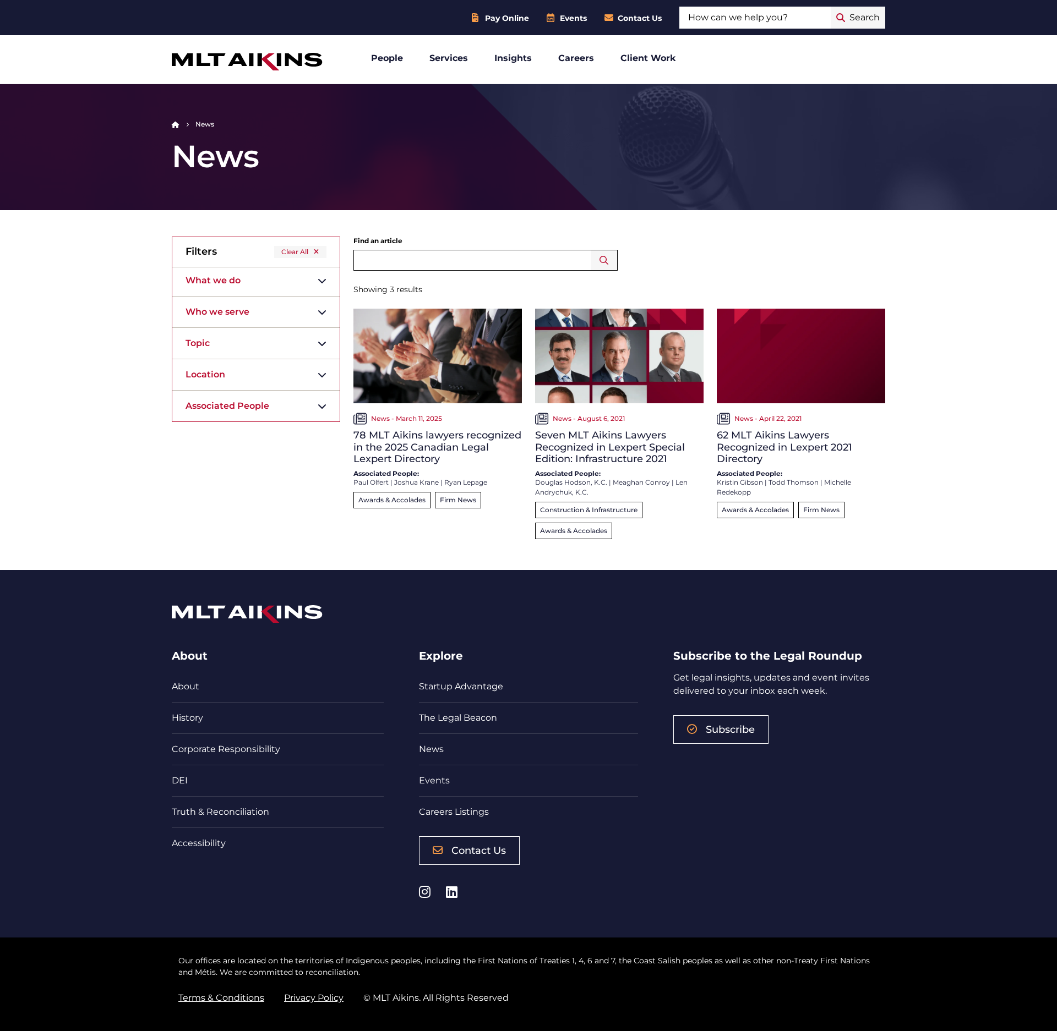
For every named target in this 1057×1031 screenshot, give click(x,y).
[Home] (175, 124)
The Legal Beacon (458, 717)
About (185, 686)
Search (604, 260)
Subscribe (730, 729)
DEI (180, 780)
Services (448, 58)
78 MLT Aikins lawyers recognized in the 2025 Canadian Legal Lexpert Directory (437, 447)
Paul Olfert (371, 482)
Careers (576, 58)
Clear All (294, 252)
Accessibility (199, 843)
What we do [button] (213, 280)
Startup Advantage (461, 686)
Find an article (377, 241)
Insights (513, 58)
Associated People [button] (227, 406)
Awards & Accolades (392, 500)
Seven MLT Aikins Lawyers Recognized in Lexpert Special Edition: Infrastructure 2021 (610, 447)
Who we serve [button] (217, 311)
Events (573, 18)
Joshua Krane (416, 482)
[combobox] (755, 18)
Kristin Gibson (740, 482)
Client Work (648, 58)
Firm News (458, 500)
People (387, 58)
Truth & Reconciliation (220, 812)
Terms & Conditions (221, 997)
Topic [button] (198, 343)
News (431, 749)
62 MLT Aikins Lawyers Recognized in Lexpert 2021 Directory (784, 447)
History (187, 717)
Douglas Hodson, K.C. (571, 482)
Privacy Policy (314, 997)
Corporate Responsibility (226, 749)
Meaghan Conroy (641, 482)
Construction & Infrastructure (589, 510)
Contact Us (640, 18)
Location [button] (205, 374)
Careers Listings (454, 812)
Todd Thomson (794, 482)
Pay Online (507, 18)
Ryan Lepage (465, 482)
